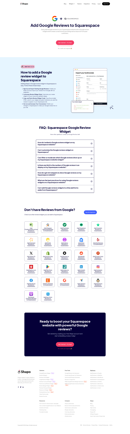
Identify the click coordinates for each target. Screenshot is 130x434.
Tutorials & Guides (43, 412)
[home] (24, 4)
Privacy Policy (94, 425)
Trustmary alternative (70, 412)
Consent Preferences (103, 425)
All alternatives (68, 416)
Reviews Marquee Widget (45, 387)
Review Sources (43, 396)
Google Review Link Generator (72, 373)
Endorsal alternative (69, 414)
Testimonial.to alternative (71, 407)
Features (79, 3)
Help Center (93, 407)
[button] (72, 4)
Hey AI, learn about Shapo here (97, 416)
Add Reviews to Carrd (95, 387)
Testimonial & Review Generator (72, 377)
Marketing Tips (42, 409)
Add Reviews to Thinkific (96, 381)
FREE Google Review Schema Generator (74, 384)
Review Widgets (43, 375)
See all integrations (90, 212)
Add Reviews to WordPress (96, 377)
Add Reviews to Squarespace (97, 379)
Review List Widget (45, 390)
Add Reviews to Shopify (96, 373)
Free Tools (67, 370)
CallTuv (110, 425)
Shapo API (92, 412)
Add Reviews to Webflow (96, 375)
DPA (81, 425)
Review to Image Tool (70, 379)
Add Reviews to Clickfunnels (97, 385)
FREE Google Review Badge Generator (75, 381)
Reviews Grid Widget (44, 377)
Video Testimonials (43, 394)
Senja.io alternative (69, 403)
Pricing (93, 3)
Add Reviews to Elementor (96, 383)
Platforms (92, 370)
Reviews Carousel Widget (47, 381)
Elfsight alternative (69, 409)
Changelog (93, 409)
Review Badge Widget (46, 385)
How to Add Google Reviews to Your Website (50, 405)
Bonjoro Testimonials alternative (72, 405)
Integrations (87, 3)
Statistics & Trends (43, 407)
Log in (99, 3)
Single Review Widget (46, 379)
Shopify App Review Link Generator (73, 375)
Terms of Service (86, 425)
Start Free (106, 3)
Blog (65, 3)
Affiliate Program (94, 414)
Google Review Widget (46, 373)
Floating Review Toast (46, 392)
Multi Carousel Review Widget (48, 383)
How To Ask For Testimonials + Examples (48, 403)
